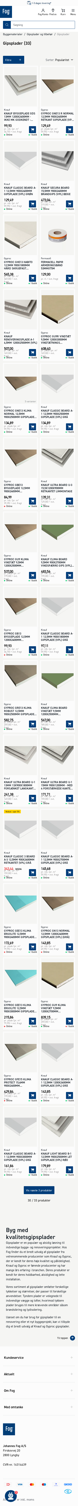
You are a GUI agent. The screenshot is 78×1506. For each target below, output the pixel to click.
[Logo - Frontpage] (19, 12)
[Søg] (7, 25)
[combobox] (43, 25)
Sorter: (50, 60)
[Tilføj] (32, 129)
